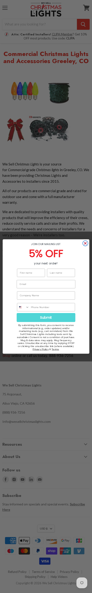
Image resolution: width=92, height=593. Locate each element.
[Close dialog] (85, 243)
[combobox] (23, 307)
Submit (46, 317)
